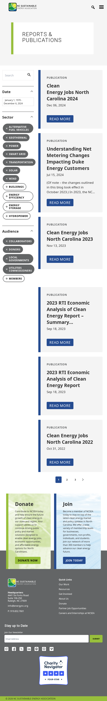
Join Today (74, 560)
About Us (64, 598)
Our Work (64, 584)
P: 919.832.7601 (16, 611)
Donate (63, 603)
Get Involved (65, 593)
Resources (64, 589)
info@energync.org (18, 605)
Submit (96, 638)
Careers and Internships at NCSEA (76, 613)
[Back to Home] (23, 7)
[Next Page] (82, 479)
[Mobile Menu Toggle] (100, 6)
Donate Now (28, 560)
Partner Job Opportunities (72, 608)
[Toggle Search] (92, 6)
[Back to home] (22, 583)
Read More (60, 118)
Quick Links (65, 579)
